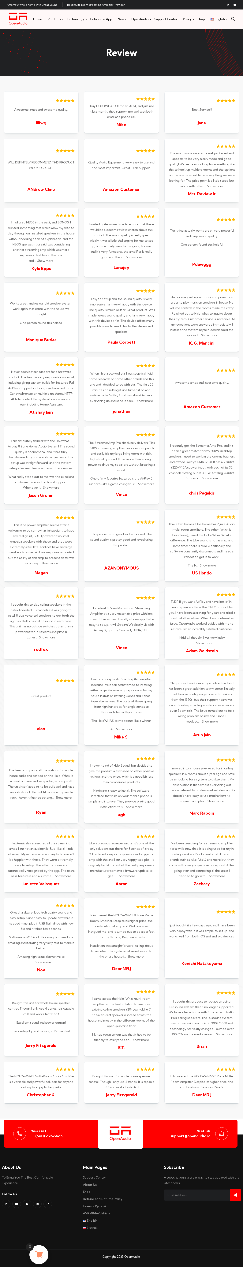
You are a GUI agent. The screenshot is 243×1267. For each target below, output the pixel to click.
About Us (90, 1185)
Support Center (165, 19)
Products (54, 19)
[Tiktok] (47, 1204)
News (122, 19)
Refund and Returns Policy (102, 1199)
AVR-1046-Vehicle (96, 1213)
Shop (201, 19)
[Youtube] (235, 4)
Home (37, 19)
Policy (187, 19)
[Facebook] (27, 1204)
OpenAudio (140, 19)
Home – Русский (94, 1206)
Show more (215, 186)
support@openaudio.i (189, 1136)
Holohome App (101, 19)
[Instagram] (37, 1204)
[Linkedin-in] (227, 4)
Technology (75, 19)
